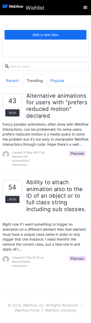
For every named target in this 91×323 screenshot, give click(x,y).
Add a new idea (45, 34)
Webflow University (61, 310)
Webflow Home (27, 310)
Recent (12, 80)
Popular (57, 80)
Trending (35, 80)
